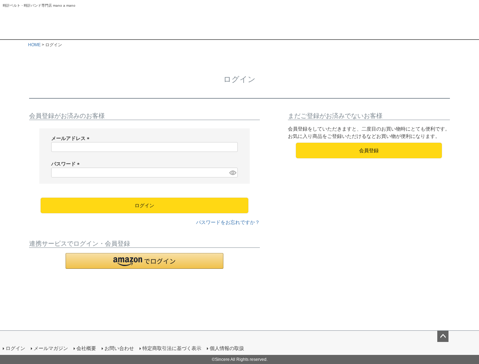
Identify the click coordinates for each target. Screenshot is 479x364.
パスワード (66, 164)
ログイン (15, 348)
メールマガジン (51, 348)
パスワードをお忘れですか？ (228, 222)
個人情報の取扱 (227, 348)
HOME (34, 44)
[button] (144, 261)
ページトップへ (442, 336)
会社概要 (86, 348)
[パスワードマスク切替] (232, 172)
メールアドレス (71, 138)
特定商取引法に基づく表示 (171, 348)
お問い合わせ (119, 348)
